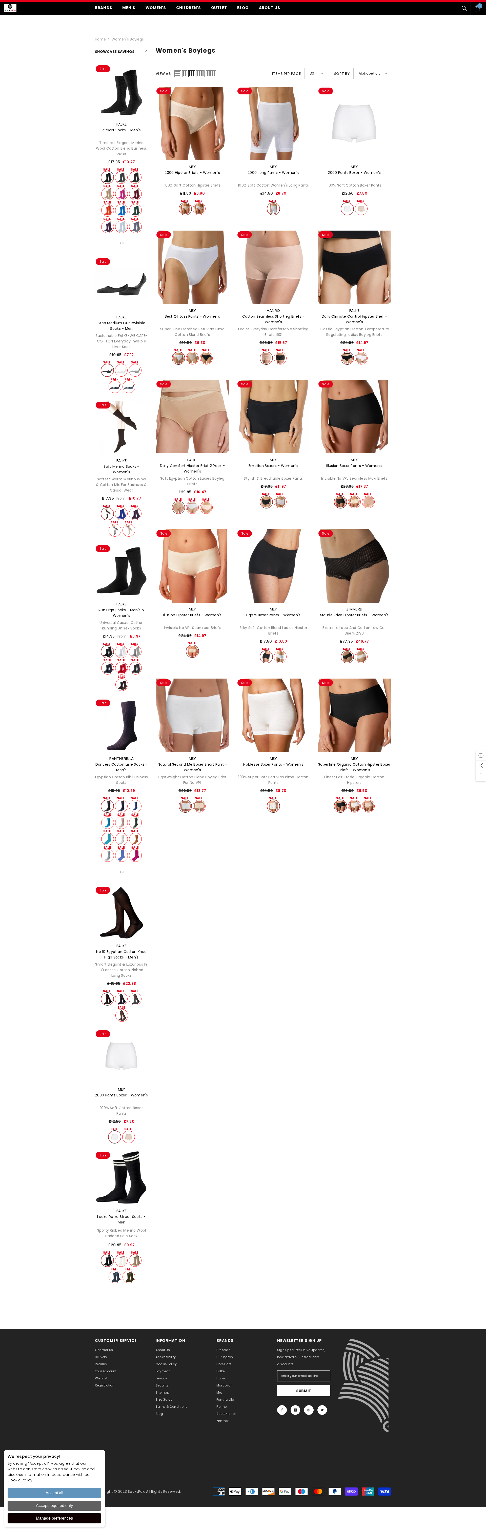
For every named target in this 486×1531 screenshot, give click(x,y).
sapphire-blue (121, 210)
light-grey (135, 651)
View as (163, 73)
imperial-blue (121, 513)
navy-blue (121, 806)
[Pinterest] (309, 1410)
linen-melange (129, 530)
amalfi (107, 839)
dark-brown (107, 513)
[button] (177, 73)
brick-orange (107, 210)
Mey (121, 1089)
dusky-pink (121, 822)
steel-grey (135, 226)
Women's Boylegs (128, 39)
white (121, 370)
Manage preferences (54, 1518)
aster (121, 855)
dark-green (135, 822)
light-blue (121, 226)
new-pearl (199, 806)
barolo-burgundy (135, 194)
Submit (303, 1390)
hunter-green (135, 210)
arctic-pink (121, 194)
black (107, 177)
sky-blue (107, 855)
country (135, 1260)
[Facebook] (282, 1410)
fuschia (135, 855)
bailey (368, 806)
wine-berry (107, 226)
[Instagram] (295, 1410)
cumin (135, 839)
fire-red (121, 668)
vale (206, 507)
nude (128, 1137)
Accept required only (54, 1505)
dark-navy (115, 386)
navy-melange (129, 386)
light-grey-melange (135, 370)
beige (266, 358)
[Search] (464, 8)
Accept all (54, 1493)
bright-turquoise (107, 822)
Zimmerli (354, 609)
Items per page (286, 73)
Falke (121, 124)
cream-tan (368, 502)
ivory (361, 656)
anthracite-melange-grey (135, 177)
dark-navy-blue (121, 999)
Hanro (273, 310)
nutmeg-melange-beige (107, 194)
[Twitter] (322, 1410)
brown (121, 1015)
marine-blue (107, 668)
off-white (121, 1260)
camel (178, 507)
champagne (354, 502)
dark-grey (121, 177)
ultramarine (135, 806)
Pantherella (121, 758)
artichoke (129, 1277)
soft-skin (192, 358)
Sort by (342, 73)
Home (100, 39)
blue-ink (115, 1277)
